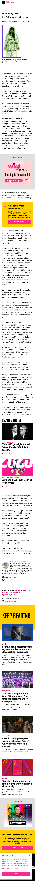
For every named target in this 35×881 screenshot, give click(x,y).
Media (13, 595)
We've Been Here (8, 442)
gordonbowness (10, 577)
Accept (16, 873)
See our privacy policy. (12, 869)
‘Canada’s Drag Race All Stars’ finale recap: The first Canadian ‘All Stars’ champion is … (15, 697)
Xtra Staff (7, 486)
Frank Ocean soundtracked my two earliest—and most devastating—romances (17, 649)
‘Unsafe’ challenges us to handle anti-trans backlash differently (17, 784)
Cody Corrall (8, 453)
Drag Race (6, 691)
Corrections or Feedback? (11, 599)
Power (23, 590)
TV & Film (5, 736)
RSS (33, 867)
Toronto (5, 10)
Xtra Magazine (10, 2)
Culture (17, 590)
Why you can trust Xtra (12, 601)
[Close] (30, 856)
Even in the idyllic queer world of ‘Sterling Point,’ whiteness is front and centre (15, 742)
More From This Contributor (18, 561)
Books (4, 778)
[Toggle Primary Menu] (3, 2)
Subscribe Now (19, 222)
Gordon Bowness (9, 21)
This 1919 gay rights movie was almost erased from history (16, 447)
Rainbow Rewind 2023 (10, 478)
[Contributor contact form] (3, 580)
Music (4, 644)
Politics (9, 592)
